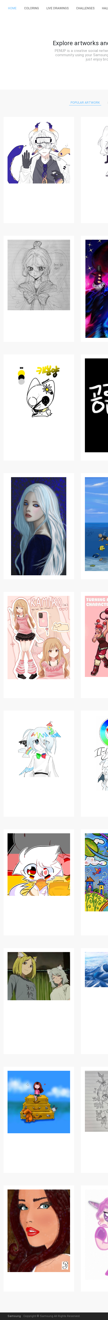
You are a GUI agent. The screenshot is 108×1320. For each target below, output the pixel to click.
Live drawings (57, 8)
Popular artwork (85, 102)
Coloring (31, 8)
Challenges (85, 8)
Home (12, 8)
